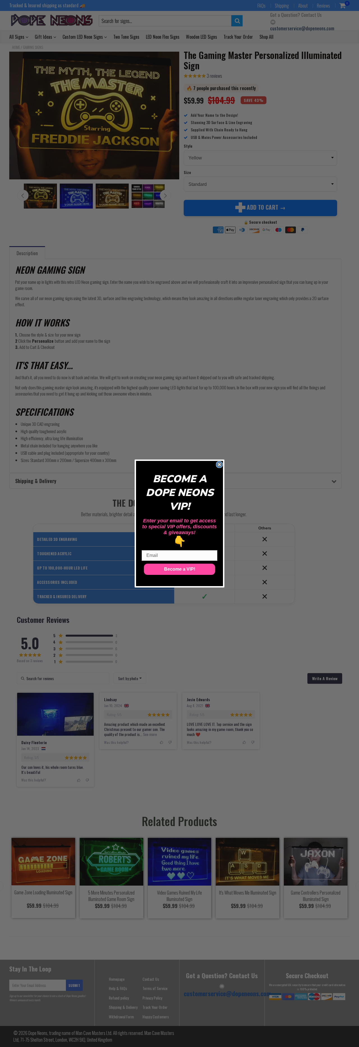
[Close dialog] (219, 464)
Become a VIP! (179, 569)
